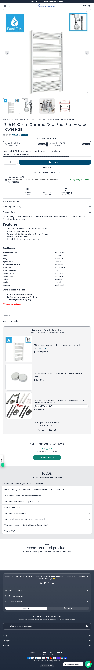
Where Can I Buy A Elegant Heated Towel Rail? (23, 483)
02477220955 (13, 182)
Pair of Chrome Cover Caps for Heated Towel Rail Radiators (59, 373)
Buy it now (47, 167)
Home (5, 119)
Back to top (48, 666)
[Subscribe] (87, 626)
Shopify (51, 654)
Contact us (68, 608)
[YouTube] (53, 583)
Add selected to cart (47, 430)
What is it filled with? (12, 507)
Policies (6, 645)
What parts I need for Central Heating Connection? (26, 525)
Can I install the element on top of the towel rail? (25, 519)
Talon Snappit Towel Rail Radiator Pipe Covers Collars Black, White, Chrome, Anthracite (59, 401)
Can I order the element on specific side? (21, 501)
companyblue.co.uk (56, 489)
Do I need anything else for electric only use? (23, 495)
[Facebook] (41, 583)
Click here (19, 151)
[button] (5, 6)
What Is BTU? (9, 531)
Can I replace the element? (15, 513)
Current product (42, 352)
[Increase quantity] (16, 162)
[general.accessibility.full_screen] (87, 12)
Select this (40, 380)
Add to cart (55, 162)
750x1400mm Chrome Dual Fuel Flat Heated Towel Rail (57, 345)
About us (26, 608)
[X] (49, 583)
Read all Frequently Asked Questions (47, 477)
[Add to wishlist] (87, 93)
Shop (5, 635)
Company (7, 640)
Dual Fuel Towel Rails (19, 119)
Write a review (47, 457)
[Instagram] (45, 583)
